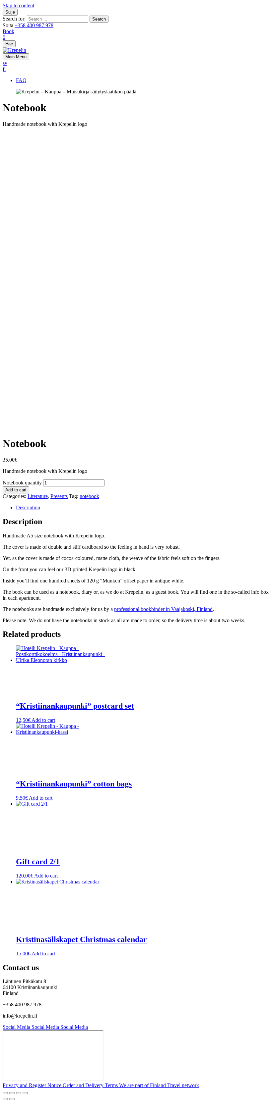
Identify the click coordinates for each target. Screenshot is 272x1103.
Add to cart (16, 489)
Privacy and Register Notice (33, 1085)
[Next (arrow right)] (12, 1099)
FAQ (21, 80)
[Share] (18, 1093)
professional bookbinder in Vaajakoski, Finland (163, 609)
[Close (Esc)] (25, 1093)
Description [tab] (28, 507)
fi (4, 69)
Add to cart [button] (43, 720)
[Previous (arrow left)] (5, 1099)
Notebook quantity (22, 482)
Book (8, 31)
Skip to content (18, 5)
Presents (59, 496)
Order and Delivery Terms (91, 1085)
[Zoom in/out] (5, 1093)
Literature (38, 496)
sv (5, 63)
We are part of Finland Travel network (159, 1085)
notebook (89, 496)
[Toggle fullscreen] (12, 1093)
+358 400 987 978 (34, 25)
